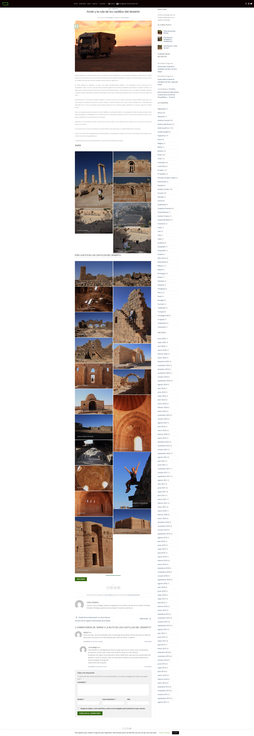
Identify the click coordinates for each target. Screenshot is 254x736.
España (160, 185)
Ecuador (161, 170)
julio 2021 (161, 484)
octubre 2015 (162, 622)
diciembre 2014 (163, 652)
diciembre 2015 (163, 614)
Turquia (161, 312)
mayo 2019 (162, 549)
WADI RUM (144, 619)
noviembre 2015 (164, 618)
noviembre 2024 (164, 373)
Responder (148, 641)
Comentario (81, 682)
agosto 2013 (162, 702)
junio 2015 (161, 637)
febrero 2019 (162, 560)
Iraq (159, 235)
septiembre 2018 (164, 580)
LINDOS (94, 3)
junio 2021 (161, 488)
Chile (159, 159)
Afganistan (162, 109)
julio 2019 (161, 541)
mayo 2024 (162, 396)
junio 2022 (161, 465)
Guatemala (162, 204)
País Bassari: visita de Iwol (170, 47)
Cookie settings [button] (164, 733)
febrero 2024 (162, 407)
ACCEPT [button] (175, 733)
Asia (109, 8)
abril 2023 (161, 426)
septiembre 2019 (164, 534)
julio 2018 (161, 587)
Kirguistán (161, 250)
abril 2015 (161, 645)
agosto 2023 (162, 423)
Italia (159, 239)
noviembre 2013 (164, 690)
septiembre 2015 (164, 625)
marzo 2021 (162, 499)
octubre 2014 (162, 660)
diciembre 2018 (163, 568)
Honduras (161, 224)
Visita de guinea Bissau (169, 32)
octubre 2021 (162, 472)
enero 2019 (162, 564)
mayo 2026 (162, 342)
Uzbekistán (162, 323)
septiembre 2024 (164, 381)
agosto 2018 (162, 583)
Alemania (161, 116)
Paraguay (161, 289)
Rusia (160, 296)
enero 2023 (162, 438)
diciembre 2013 (163, 687)
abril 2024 (161, 400)
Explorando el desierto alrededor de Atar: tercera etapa (167, 69)
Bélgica (160, 143)
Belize (160, 147)
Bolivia (160, 151)
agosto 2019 (162, 538)
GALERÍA (102, 3)
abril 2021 (161, 495)
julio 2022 (161, 461)
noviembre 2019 (164, 526)
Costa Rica (161, 166)
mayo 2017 (162, 599)
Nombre (80, 699)
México (160, 266)
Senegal (161, 300)
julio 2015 (161, 633)
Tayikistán (161, 308)
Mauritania (162, 262)
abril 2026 (161, 346)
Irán (159, 231)
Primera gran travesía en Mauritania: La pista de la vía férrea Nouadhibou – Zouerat (168, 93)
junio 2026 (161, 339)
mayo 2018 (162, 595)
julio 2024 (161, 388)
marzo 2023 (162, 430)
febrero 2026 (162, 354)
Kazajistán (161, 247)
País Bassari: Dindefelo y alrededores (168, 39)
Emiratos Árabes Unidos (167, 178)
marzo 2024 (162, 404)
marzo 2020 (162, 511)
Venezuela (161, 327)
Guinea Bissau (163, 212)
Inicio (76, 3)
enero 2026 (162, 358)
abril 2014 (161, 671)
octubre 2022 (162, 449)
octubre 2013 (162, 694)
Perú (159, 293)
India (159, 227)
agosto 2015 (162, 629)
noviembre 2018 (164, 572)
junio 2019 (161, 545)
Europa (160, 193)
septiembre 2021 (164, 476)
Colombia (161, 162)
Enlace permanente (134, 595)
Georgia (161, 197)
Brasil (160, 155)
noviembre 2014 (164, 656)
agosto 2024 (162, 384)
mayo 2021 (162, 492)
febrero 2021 (162, 503)
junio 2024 (161, 392)
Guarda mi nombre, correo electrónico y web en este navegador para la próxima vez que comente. (112, 708)
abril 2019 (161, 553)
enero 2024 (162, 411)
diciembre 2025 (163, 361)
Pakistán (161, 281)
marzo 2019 (162, 557)
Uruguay (161, 319)
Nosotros (82, 3)
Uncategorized (163, 315)
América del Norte (164, 124)
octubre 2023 (162, 419)
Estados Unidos (163, 189)
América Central (163, 120)
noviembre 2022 (164, 446)
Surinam (161, 304)
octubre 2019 (162, 530)
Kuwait (160, 254)
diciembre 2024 (163, 369)
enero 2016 (162, 610)
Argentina (161, 136)
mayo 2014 (162, 668)
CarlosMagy (125, 17)
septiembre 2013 (164, 698)
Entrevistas (162, 182)
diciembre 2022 (163, 442)
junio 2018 (161, 591)
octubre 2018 (162, 576)
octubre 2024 (162, 377)
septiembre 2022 (164, 453)
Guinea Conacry (163, 216)
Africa (160, 113)
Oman (160, 277)
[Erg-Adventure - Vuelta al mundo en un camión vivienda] (36, 4)
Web (128, 699)
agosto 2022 (162, 457)
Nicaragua (161, 273)
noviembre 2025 (164, 365)
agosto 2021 (162, 480)
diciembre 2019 (163, 522)
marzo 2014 (162, 675)
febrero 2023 (162, 434)
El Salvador (162, 174)
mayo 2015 (162, 641)
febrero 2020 (162, 515)
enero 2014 (162, 683)
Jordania (115, 8)
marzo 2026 (162, 350)
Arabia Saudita (163, 132)
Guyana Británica (164, 220)
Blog (89, 3)
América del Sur (163, 128)
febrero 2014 (162, 679)
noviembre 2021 (164, 469)
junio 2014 (161, 664)
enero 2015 (162, 648)
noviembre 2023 (164, 415)
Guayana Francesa (164, 208)
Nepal (160, 270)
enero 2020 (162, 518)
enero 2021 (162, 507)
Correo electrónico (109, 699)
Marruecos (162, 258)
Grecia (160, 201)
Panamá (161, 285)
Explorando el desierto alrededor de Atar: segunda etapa (168, 81)
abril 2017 (161, 603)
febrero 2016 (162, 606)
